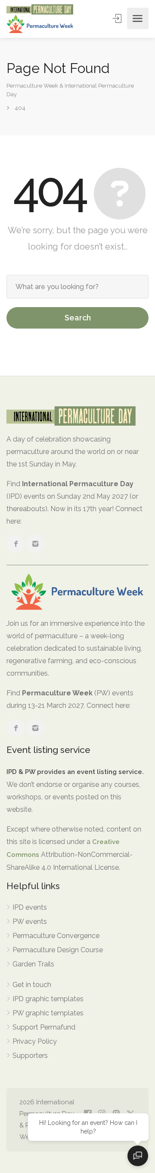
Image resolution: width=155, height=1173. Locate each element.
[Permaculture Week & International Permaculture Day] (39, 18)
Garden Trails (33, 964)
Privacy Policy (34, 1041)
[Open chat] (137, 1156)
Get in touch (31, 985)
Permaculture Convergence (55, 936)
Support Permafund (43, 1027)
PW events (29, 921)
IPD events (29, 907)
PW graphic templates (48, 1013)
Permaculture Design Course (57, 950)
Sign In (118, 18)
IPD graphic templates (48, 999)
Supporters (30, 1055)
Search (78, 317)
